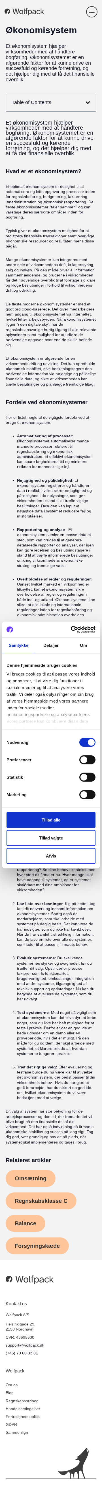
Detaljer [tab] (51, 645)
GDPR (11, 1424)
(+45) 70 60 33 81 (22, 1353)
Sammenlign (17, 1432)
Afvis (51, 855)
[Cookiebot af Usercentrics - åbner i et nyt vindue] (71, 629)
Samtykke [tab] (18, 645)
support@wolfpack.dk (25, 1345)
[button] (91, 11)
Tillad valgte (51, 837)
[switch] (87, 759)
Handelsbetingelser (23, 1408)
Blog (10, 1392)
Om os (12, 1385)
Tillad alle (51, 819)
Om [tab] (83, 645)
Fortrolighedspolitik (23, 1416)
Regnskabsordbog (22, 1401)
